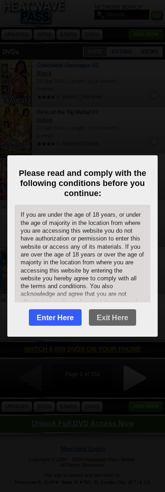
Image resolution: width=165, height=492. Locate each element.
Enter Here (55, 318)
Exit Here (112, 318)
